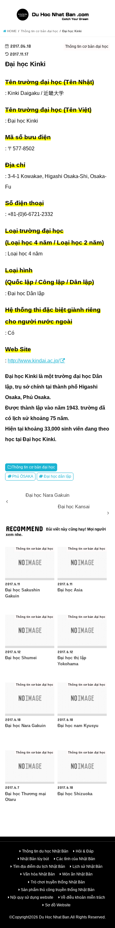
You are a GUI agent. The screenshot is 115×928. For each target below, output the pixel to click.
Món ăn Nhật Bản (77, 874)
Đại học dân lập (57, 476)
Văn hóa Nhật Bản (39, 874)
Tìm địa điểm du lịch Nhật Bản (39, 866)
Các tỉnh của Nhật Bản (75, 859)
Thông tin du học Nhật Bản (45, 851)
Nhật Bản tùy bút (34, 859)
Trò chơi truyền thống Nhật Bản (58, 882)
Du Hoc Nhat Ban (54, 917)
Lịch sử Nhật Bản (88, 866)
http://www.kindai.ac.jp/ (33, 360)
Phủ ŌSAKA (22, 476)
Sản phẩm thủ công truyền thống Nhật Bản (58, 890)
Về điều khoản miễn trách (83, 897)
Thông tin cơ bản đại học (33, 467)
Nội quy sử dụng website (31, 897)
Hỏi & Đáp (85, 851)
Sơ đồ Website (58, 905)
